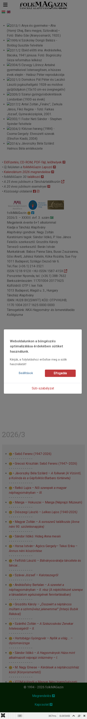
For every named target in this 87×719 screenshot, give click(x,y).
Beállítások (26, 373)
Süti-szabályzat (43, 388)
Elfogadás (60, 373)
